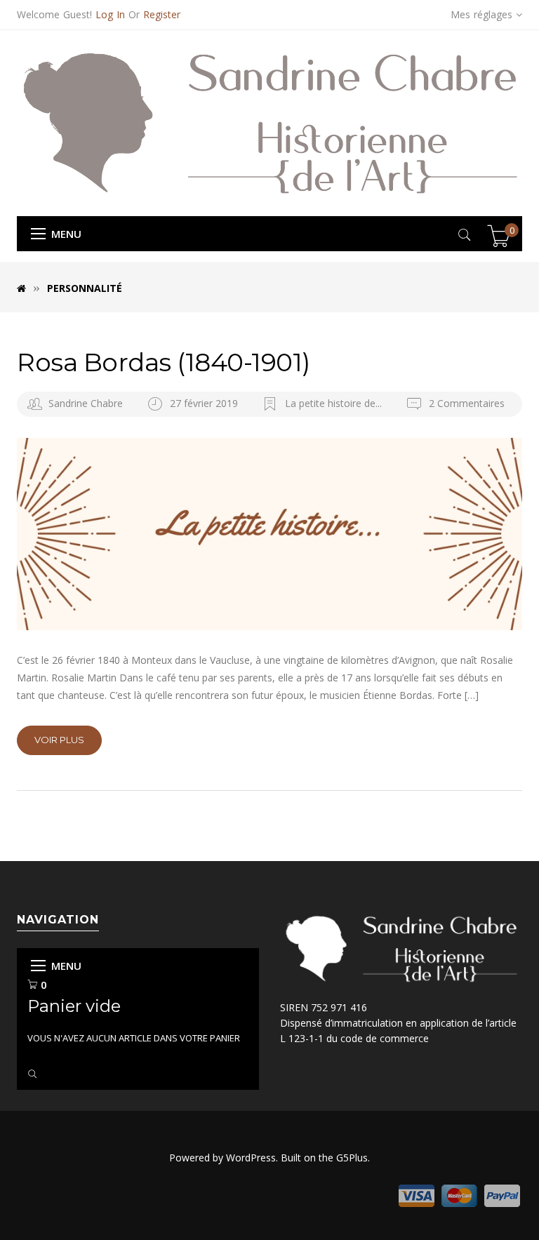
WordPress (251, 1157)
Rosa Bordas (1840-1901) (163, 362)
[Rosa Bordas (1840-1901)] (269, 534)
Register (161, 14)
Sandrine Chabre (85, 403)
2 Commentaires (465, 403)
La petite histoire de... (333, 403)
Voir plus (59, 739)
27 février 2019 (205, 403)
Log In (110, 14)
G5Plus (352, 1157)
